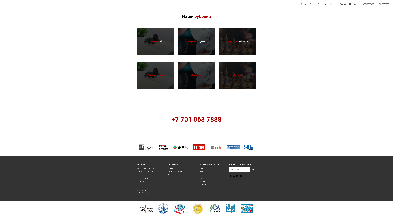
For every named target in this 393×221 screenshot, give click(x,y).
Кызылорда (202, 184)
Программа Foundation (145, 172)
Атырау (201, 178)
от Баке (237, 41)
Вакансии (171, 175)
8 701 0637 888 (383, 4)
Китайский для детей (144, 175)
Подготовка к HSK (143, 181)
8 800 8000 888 (368, 4)
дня (196, 41)
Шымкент (202, 181)
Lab (155, 41)
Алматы (201, 172)
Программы (322, 4)
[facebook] (230, 176)
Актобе (201, 175)
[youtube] (240, 176)
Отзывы (343, 4)
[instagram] (237, 176)
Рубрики (333, 4)
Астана (201, 168)
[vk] (234, 176)
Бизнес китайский (143, 178)
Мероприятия (354, 4)
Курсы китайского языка (145, 168)
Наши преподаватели (175, 172)
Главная (304, 4)
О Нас (312, 4)
